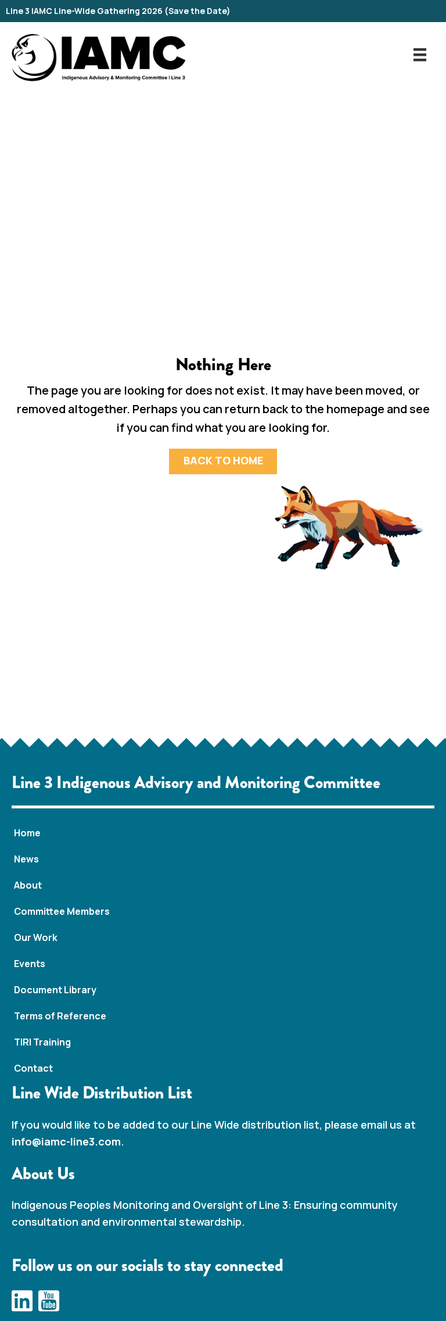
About (28, 885)
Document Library (55, 989)
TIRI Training (42, 1042)
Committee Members (62, 911)
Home (27, 832)
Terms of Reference (60, 1015)
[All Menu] (419, 55)
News (26, 859)
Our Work (35, 937)
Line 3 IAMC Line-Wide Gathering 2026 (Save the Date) (118, 10)
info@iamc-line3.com (66, 1141)
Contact (33, 1068)
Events (29, 963)
